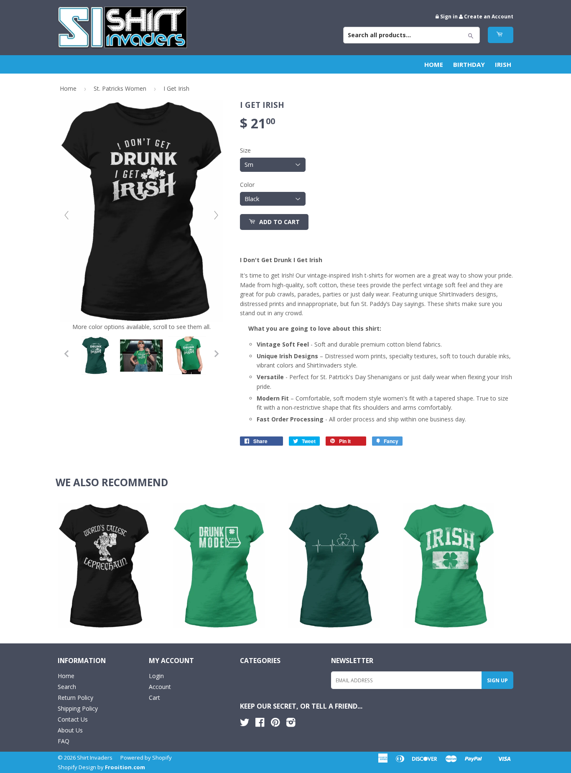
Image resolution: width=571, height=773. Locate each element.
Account (160, 687)
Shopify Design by (101, 767)
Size (245, 150)
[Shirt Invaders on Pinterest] (275, 724)
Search (67, 687)
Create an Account (488, 16)
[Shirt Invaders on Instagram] (291, 724)
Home (433, 64)
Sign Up (497, 680)
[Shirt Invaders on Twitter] (244, 724)
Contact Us (73, 719)
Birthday (469, 64)
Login (156, 676)
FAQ (63, 741)
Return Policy (75, 698)
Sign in (449, 16)
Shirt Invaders (94, 757)
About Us (70, 730)
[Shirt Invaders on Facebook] (260, 724)
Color (247, 185)
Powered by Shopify (146, 757)
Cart (154, 698)
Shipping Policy (78, 708)
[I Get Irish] (95, 355)
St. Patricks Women (120, 88)
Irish (503, 64)
